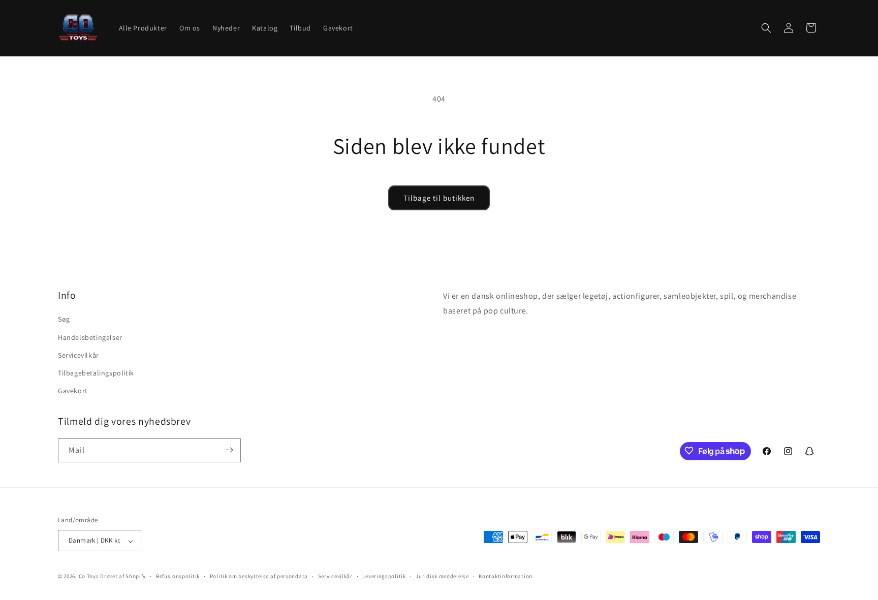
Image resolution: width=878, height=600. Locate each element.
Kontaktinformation (505, 576)
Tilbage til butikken (439, 198)
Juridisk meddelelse (442, 576)
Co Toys (89, 576)
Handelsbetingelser (90, 336)
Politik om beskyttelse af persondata (259, 576)
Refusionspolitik (178, 576)
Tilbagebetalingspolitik (96, 372)
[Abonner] (229, 450)
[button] (766, 28)
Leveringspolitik (383, 576)
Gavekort (73, 390)
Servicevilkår (78, 354)
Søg (64, 319)
